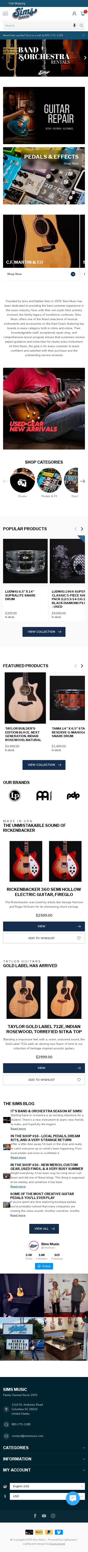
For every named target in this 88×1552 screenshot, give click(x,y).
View (41, 926)
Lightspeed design (34, 1543)
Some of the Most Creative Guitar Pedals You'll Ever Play (42, 1196)
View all (42, 1229)
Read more (18, 1129)
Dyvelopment (57, 1543)
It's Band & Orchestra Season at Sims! (46, 1111)
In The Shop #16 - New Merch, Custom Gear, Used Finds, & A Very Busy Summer (46, 1167)
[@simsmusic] (34, 1246)
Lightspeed (69, 1539)
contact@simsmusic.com (27, 1436)
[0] (82, 13)
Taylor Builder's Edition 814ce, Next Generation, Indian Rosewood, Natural (23, 734)
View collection (41, 632)
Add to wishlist (41, 938)
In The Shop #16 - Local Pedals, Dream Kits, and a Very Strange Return (45, 1138)
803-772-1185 (21, 1424)
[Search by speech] (74, 25)
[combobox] (40, 25)
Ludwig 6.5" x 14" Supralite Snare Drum (20, 595)
